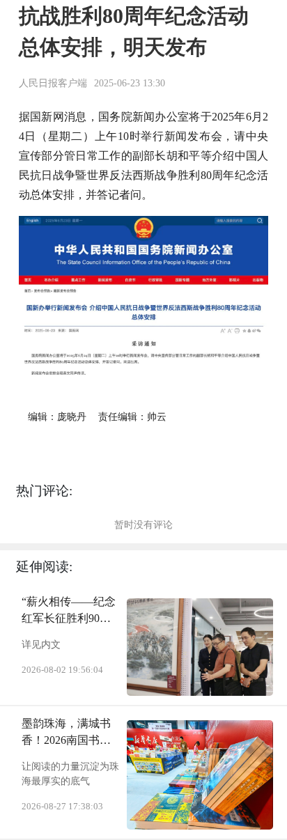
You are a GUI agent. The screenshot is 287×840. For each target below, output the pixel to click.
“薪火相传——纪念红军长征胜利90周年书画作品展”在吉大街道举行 (69, 611)
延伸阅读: (44, 566)
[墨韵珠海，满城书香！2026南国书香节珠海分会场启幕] (200, 775)
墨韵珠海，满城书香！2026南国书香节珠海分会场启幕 (66, 733)
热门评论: (44, 490)
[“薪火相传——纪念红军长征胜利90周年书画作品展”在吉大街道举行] (200, 647)
